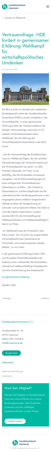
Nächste (44, 298)
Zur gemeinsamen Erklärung (15, 277)
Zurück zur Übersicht (15, 17)
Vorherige (7, 298)
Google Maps (11, 352)
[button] (47, 6)
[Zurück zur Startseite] (15, 6)
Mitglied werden (15, 421)
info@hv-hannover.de (12, 343)
